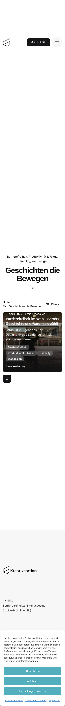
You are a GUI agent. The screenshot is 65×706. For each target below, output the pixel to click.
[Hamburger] (57, 42)
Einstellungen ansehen (32, 691)
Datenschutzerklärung (36, 700)
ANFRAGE (38, 42)
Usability (24, 261)
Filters (55, 304)
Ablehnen (32, 681)
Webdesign (39, 261)
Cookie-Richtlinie (14, 700)
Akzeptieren (32, 671)
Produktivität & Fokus (43, 256)
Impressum (54, 700)
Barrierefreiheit (17, 256)
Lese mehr (13, 366)
